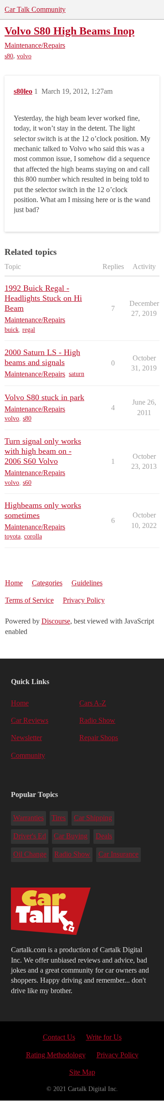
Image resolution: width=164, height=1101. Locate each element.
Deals (104, 836)
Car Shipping (93, 818)
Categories (47, 583)
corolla (33, 536)
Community (28, 755)
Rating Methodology (56, 1055)
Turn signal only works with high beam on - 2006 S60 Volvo (43, 451)
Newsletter (26, 737)
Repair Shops (98, 737)
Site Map (82, 1072)
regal (28, 329)
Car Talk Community (35, 9)
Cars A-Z (92, 703)
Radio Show (97, 720)
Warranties (28, 818)
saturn (76, 373)
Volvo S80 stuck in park (44, 397)
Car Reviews (29, 720)
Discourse (55, 621)
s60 (27, 482)
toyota (12, 536)
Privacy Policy (84, 600)
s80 (9, 56)
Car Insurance (118, 854)
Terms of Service (29, 600)
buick (12, 329)
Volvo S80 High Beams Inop (69, 31)
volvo (24, 56)
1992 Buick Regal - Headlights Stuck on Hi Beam (43, 298)
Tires (58, 818)
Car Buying (70, 836)
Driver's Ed (29, 836)
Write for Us (104, 1037)
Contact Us (59, 1037)
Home (14, 583)
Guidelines (87, 583)
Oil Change (29, 854)
